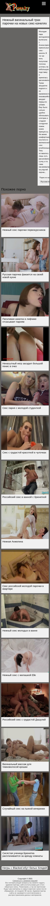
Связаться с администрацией (25, 881)
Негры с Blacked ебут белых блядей (24, 867)
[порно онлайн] (17, 10)
